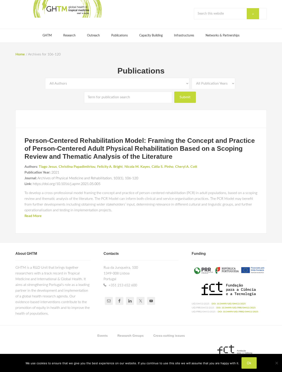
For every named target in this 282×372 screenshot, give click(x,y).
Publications (141, 70)
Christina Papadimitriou (77, 166)
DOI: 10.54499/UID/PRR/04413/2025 (236, 308)
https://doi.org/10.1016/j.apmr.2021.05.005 (66, 184)
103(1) (118, 178)
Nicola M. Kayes (137, 166)
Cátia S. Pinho (162, 166)
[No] (276, 363)
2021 (55, 172)
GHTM (67, 9)
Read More (33, 216)
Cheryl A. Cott (186, 166)
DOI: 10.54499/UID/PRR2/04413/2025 (238, 312)
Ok (249, 363)
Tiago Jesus (48, 166)
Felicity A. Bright (110, 166)
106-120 (131, 178)
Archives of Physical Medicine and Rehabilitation (74, 178)
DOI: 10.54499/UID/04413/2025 (229, 304)
